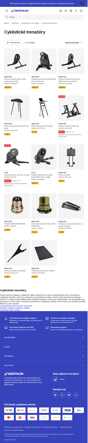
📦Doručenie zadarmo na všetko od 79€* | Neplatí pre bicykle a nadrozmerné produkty (42, 3)
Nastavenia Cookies (50, 426)
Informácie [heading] (8, 356)
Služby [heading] (7, 346)
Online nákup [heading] (9, 337)
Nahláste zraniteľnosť (33, 426)
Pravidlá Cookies (65, 426)
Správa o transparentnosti (14, 429)
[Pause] (82, 3)
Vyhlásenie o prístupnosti (13, 426)
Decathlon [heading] (8, 365)
